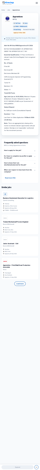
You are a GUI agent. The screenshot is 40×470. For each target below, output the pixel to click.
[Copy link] (36, 467)
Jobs (8, 10)
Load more (20, 284)
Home (3, 10)
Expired (17, 467)
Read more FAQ (10, 178)
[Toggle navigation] (37, 3)
